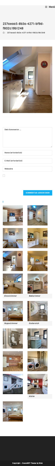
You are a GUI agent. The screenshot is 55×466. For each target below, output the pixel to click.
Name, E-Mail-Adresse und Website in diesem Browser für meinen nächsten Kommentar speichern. (24, 182)
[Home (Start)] (4, 33)
